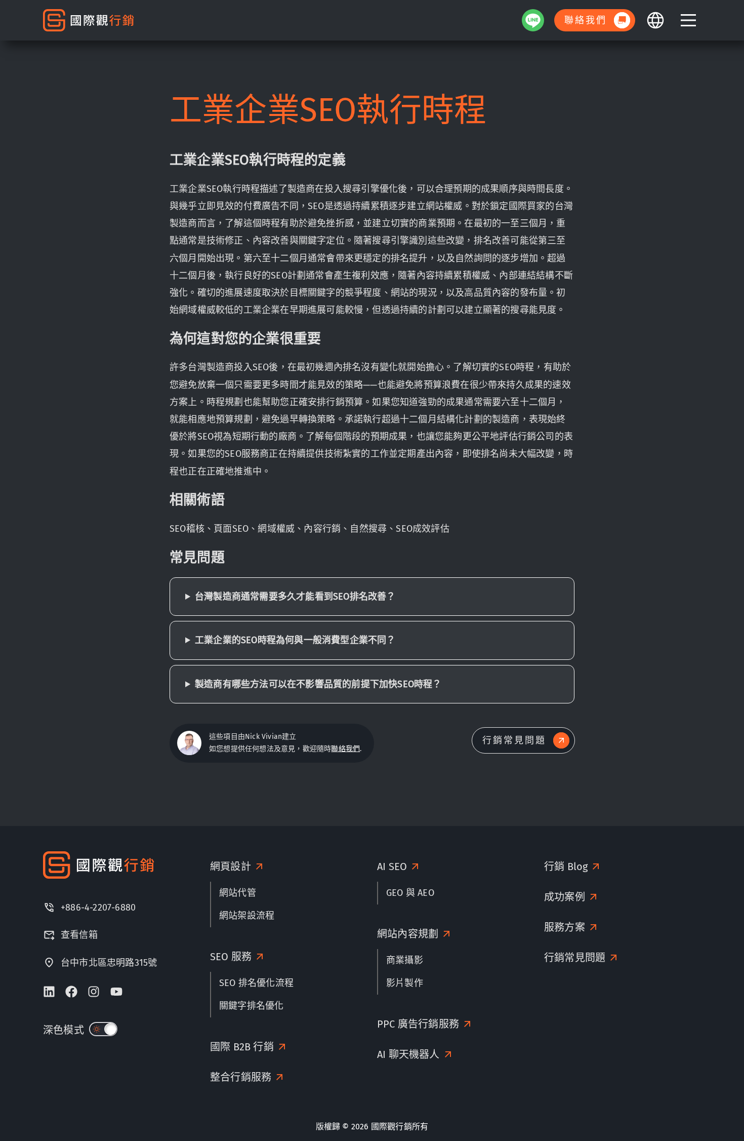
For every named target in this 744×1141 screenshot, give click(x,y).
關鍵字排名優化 (251, 1005)
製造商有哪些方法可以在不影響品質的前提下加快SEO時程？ (318, 684)
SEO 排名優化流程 (256, 983)
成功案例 (564, 897)
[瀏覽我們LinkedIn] (49, 992)
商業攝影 (404, 960)
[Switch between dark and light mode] (103, 1029)
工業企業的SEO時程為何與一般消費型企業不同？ (295, 640)
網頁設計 (230, 866)
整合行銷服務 (240, 1077)
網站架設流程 (246, 915)
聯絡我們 (345, 748)
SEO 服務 (231, 957)
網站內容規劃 (407, 934)
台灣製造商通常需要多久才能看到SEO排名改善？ (295, 596)
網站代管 (237, 892)
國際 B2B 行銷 (242, 1047)
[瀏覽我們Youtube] (116, 992)
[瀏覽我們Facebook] (71, 992)
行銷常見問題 (574, 958)
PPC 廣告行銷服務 (418, 1024)
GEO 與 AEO (410, 892)
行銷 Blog (566, 866)
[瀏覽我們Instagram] (94, 992)
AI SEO (392, 866)
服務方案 (564, 927)
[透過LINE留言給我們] (533, 20)
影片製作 (404, 983)
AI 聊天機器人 (408, 1054)
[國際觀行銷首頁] (88, 20)
